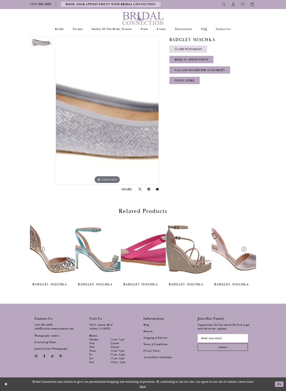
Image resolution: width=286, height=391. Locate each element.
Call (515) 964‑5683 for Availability (200, 70)
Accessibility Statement (157, 357)
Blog (146, 325)
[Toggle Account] (233, 4)
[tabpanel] (41, 43)
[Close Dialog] (6, 384)
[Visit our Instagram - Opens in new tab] (36, 356)
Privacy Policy (152, 351)
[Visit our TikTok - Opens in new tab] (52, 356)
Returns (148, 331)
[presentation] (52, 249)
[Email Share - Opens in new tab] (157, 189)
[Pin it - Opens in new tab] (148, 189)
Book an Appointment (191, 60)
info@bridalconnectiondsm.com (54, 329)
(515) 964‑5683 (43, 325)
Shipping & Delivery (155, 338)
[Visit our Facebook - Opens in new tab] (44, 356)
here (143, 386)
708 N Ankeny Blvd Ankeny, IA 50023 (100, 327)
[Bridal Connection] (143, 18)
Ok (279, 384)
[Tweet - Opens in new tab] (140, 189)
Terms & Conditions (155, 344)
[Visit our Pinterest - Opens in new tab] (60, 356)
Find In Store (185, 80)
